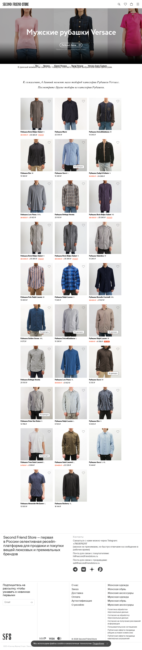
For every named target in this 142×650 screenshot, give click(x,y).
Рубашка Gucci (61, 173)
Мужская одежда (118, 597)
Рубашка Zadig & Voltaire (99, 173)
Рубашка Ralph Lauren (64, 297)
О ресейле (78, 605)
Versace (46, 65)
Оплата (76, 597)
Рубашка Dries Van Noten (31, 421)
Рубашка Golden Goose (30, 338)
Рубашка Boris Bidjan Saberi (32, 132)
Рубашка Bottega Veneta (64, 215)
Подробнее (98, 644)
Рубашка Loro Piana (28, 215)
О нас (75, 585)
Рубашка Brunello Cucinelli (99, 297)
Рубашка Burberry (62, 504)
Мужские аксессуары (121, 605)
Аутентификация (82, 601)
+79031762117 (80, 544)
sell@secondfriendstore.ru (86, 563)
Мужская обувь (117, 601)
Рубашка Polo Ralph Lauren (31, 297)
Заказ (75, 589)
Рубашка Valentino (96, 256)
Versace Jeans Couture (97, 65)
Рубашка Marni (61, 132)
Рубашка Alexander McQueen (32, 504)
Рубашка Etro (26, 173)
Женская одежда (118, 585)
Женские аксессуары (121, 593)
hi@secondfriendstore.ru (85, 556)
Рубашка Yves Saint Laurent (32, 462)
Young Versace (77, 65)
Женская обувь (117, 589)
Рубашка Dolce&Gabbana (99, 132)
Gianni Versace (60, 65)
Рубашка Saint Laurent (64, 462)
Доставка (77, 593)
